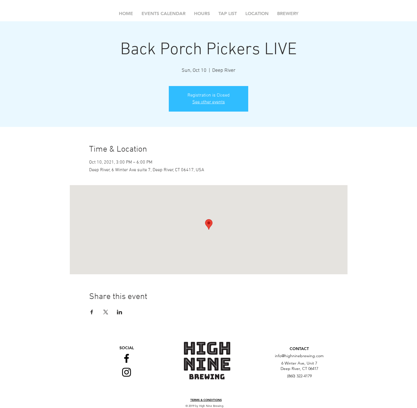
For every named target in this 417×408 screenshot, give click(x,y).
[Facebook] (126, 358)
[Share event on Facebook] (91, 312)
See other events (208, 102)
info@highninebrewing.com (299, 355)
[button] (206, 400)
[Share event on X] (105, 312)
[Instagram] (126, 372)
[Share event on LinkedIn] (119, 312)
